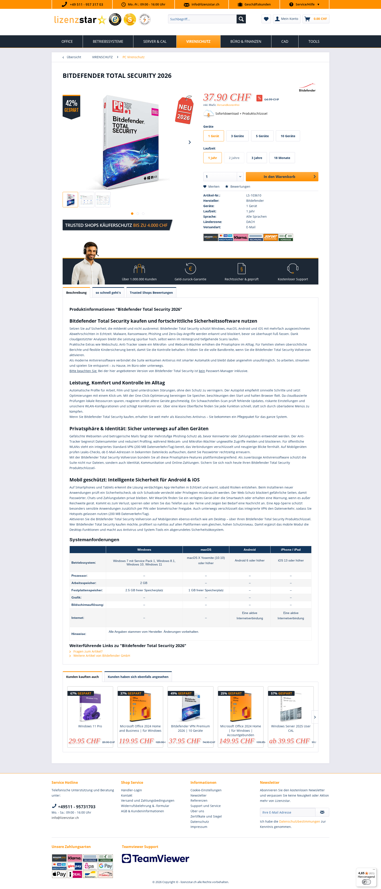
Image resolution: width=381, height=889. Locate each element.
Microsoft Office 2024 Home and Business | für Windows (140, 728)
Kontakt (126, 795)
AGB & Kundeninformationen (142, 811)
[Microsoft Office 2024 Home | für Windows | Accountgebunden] (240, 706)
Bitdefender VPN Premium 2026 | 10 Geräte (190, 728)
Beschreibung (76, 292)
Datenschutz (199, 822)
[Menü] (374, 870)
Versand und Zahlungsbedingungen (147, 800)
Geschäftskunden (258, 4)
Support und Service (205, 806)
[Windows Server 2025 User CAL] (290, 706)
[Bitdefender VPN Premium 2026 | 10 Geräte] (190, 706)
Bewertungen (240, 186)
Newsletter (198, 795)
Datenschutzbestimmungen (299, 821)
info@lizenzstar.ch (205, 4)
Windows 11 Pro (90, 726)
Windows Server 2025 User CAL (291, 728)
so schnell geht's (108, 292)
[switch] (366, 882)
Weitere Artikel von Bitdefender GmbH (101, 655)
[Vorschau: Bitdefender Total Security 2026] (70, 199)
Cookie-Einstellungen (206, 790)
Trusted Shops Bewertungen (151, 292)
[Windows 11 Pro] (90, 706)
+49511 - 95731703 (76, 807)
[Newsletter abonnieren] (322, 812)
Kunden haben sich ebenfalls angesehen (138, 677)
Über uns (197, 811)
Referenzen (198, 800)
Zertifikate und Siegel (206, 816)
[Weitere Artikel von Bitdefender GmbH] (307, 87)
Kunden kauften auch (82, 677)
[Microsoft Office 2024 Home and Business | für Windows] (140, 706)
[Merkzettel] (266, 19)
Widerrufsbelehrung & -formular (145, 806)
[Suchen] (241, 19)
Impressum (198, 827)
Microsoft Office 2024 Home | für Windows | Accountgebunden (240, 730)
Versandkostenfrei (228, 105)
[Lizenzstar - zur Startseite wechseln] (80, 20)
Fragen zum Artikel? (88, 651)
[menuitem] (207, 19)
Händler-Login (131, 790)
